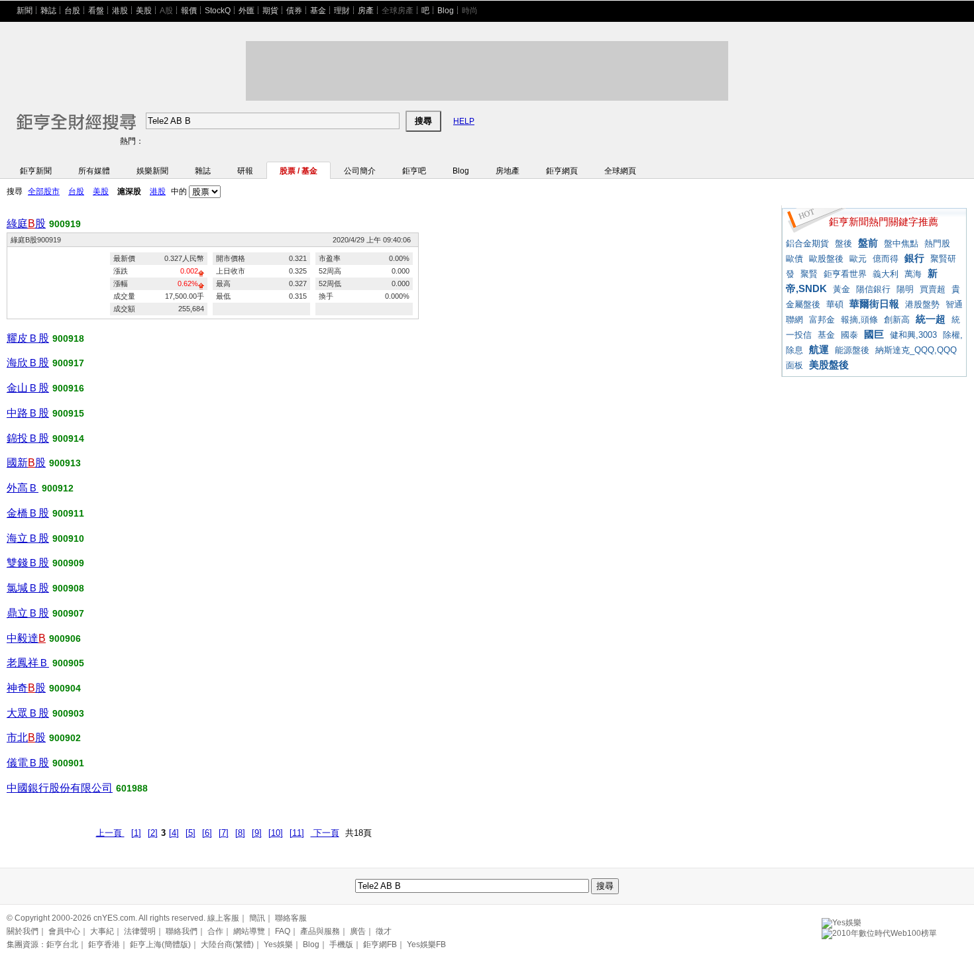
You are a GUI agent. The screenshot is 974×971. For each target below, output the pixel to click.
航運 (819, 349)
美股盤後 (829, 364)
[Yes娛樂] (841, 920)
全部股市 (44, 191)
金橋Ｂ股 (28, 513)
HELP (463, 121)
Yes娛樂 (278, 944)
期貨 (270, 10)
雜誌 (48, 10)
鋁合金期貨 (807, 243)
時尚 (470, 10)
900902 (65, 738)
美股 (144, 10)
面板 (794, 365)
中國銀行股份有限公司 (60, 787)
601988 (132, 788)
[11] (297, 833)
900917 (68, 363)
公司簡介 (360, 171)
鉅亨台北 (62, 944)
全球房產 (397, 10)
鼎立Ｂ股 (28, 613)
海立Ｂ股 (28, 538)
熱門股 (937, 243)
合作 (215, 931)
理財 (342, 10)
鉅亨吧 (414, 171)
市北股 (26, 737)
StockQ (218, 10)
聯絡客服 (291, 918)
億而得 (885, 259)
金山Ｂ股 (28, 387)
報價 (189, 10)
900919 (65, 224)
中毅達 (26, 638)
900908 (68, 588)
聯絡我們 (181, 931)
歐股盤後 (826, 259)
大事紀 (102, 931)
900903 (68, 713)
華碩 (834, 304)
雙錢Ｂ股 (28, 562)
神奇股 (26, 687)
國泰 (849, 335)
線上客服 (223, 918)
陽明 (905, 289)
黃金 (841, 289)
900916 (68, 388)
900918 (68, 338)
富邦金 (822, 320)
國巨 (874, 334)
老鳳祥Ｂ (28, 662)
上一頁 (110, 833)
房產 (366, 10)
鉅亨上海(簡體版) (160, 944)
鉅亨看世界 (845, 274)
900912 (58, 488)
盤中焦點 (901, 243)
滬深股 (129, 191)
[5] (190, 833)
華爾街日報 (874, 303)
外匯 (246, 10)
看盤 (96, 10)
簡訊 (257, 918)
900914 (68, 438)
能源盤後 (852, 350)
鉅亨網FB (380, 944)
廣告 (358, 931)
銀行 (914, 258)
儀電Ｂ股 (28, 762)
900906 (65, 638)
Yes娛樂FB (426, 944)
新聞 (24, 10)
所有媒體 (94, 171)
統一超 (931, 319)
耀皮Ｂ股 (28, 338)
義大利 (885, 274)
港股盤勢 (922, 304)
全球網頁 (620, 171)
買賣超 (933, 289)
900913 (65, 463)
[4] (174, 833)
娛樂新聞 (152, 171)
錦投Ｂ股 (28, 438)
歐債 (794, 259)
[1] (136, 833)
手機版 (341, 944)
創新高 (897, 320)
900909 (68, 563)
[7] (224, 833)
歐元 (858, 259)
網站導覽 (249, 931)
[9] (257, 833)
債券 (294, 10)
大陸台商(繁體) (227, 944)
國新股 (26, 462)
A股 (166, 10)
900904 (65, 688)
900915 (68, 413)
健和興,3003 (913, 335)
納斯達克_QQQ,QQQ (916, 350)
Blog (445, 10)
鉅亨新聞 (36, 171)
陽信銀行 (873, 289)
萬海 (913, 274)
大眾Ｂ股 (28, 713)
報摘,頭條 (859, 320)
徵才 (384, 931)
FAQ (282, 931)
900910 (68, 538)
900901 (68, 763)
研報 (245, 171)
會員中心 (64, 931)
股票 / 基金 (298, 171)
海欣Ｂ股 (28, 362)
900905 (68, 663)
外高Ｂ (22, 487)
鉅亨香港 (104, 944)
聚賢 (809, 274)
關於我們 (22, 931)
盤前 (868, 242)
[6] (207, 833)
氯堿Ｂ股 (28, 587)
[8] (240, 833)
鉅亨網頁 (562, 171)
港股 (120, 10)
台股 (72, 10)
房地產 (507, 171)
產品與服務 (320, 931)
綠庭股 (26, 223)
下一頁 (325, 833)
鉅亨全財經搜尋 (58, 115)
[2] (153, 833)
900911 (68, 513)
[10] (275, 833)
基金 (318, 10)
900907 (68, 613)
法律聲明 (140, 931)
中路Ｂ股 (28, 413)
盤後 (843, 243)
